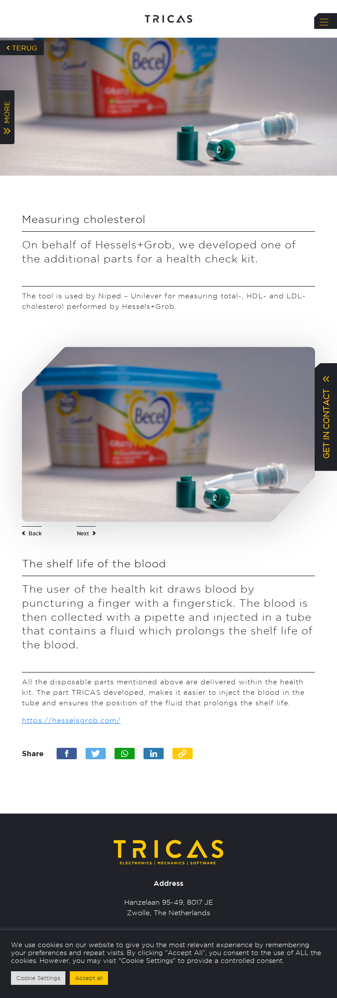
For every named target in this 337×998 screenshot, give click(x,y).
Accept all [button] (89, 978)
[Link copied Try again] (182, 753)
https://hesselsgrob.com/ (71, 720)
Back (35, 533)
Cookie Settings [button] (38, 978)
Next (83, 533)
